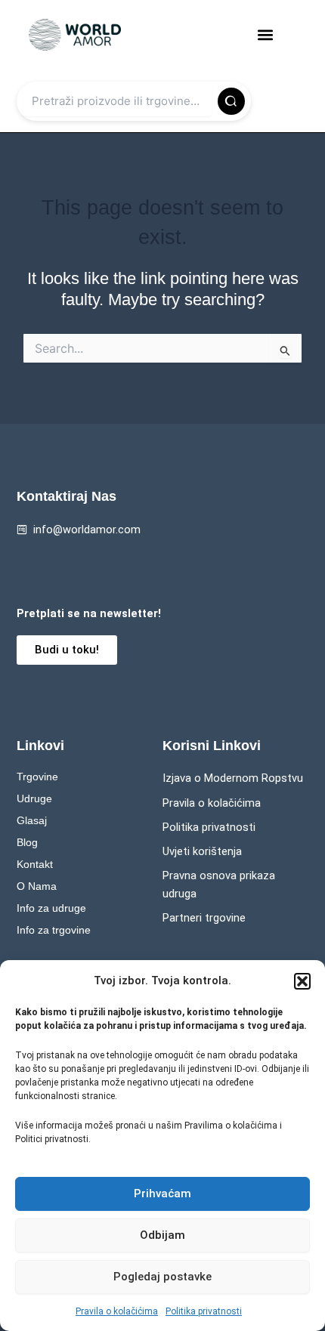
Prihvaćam (162, 1193)
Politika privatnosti (204, 1311)
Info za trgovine (54, 930)
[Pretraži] (231, 101)
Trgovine (37, 776)
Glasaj (32, 820)
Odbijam (162, 1235)
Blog (27, 842)
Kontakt (35, 864)
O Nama (37, 886)
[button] (302, 981)
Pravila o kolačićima (117, 1311)
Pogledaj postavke (162, 1276)
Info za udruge (51, 908)
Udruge (34, 798)
